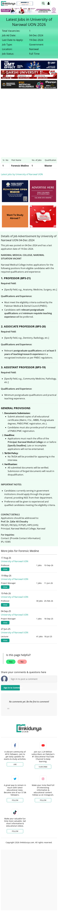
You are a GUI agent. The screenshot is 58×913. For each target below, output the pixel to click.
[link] (25, 3)
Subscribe (43, 767)
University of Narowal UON (14, 561)
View (5, 569)
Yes (11, 661)
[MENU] (55, 3)
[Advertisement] (29, 121)
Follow (15, 800)
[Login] (48, 3)
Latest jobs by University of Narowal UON (22, 174)
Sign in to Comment (12, 687)
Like (15, 764)
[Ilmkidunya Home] (8, 3)
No (22, 661)
